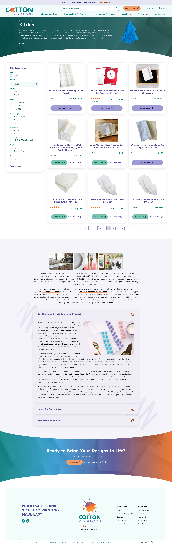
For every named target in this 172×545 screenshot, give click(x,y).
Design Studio (130, 8)
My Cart (162, 8)
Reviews (141, 524)
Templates (141, 514)
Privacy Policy (53, 542)
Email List (120, 517)
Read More (23, 44)
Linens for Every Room (50, 409)
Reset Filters (17, 166)
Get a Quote (121, 520)
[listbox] (24, 84)
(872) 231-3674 (91, 526)
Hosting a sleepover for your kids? (93, 292)
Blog (118, 510)
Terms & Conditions (77, 542)
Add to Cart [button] (58, 163)
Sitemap (64, 542)
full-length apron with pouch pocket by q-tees (58, 344)
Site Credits (22, 542)
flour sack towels (99, 33)
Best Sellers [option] (17, 84)
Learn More (103, 2)
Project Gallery (143, 520)
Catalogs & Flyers (144, 510)
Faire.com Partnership (37, 542)
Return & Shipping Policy (125, 514)
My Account (150, 8)
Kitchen (27, 21)
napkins (28, 35)
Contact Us (74, 462)
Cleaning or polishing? (51, 292)
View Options (64, 108)
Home (21, 21)
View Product (73, 162)
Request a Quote (94, 462)
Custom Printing (143, 517)
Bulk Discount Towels (49, 420)
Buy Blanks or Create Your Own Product (59, 314)
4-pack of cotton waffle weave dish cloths (71, 374)
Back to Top (145, 542)
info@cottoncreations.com (91, 530)
